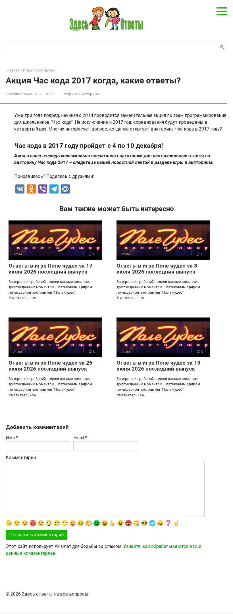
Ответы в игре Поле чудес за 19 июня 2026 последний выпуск (158, 365)
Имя (12, 437)
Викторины (89, 94)
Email (80, 437)
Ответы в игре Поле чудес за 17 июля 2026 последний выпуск (50, 268)
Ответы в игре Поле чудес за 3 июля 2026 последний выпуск (156, 268)
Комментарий (21, 457)
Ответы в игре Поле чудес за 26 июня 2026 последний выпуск (50, 365)
